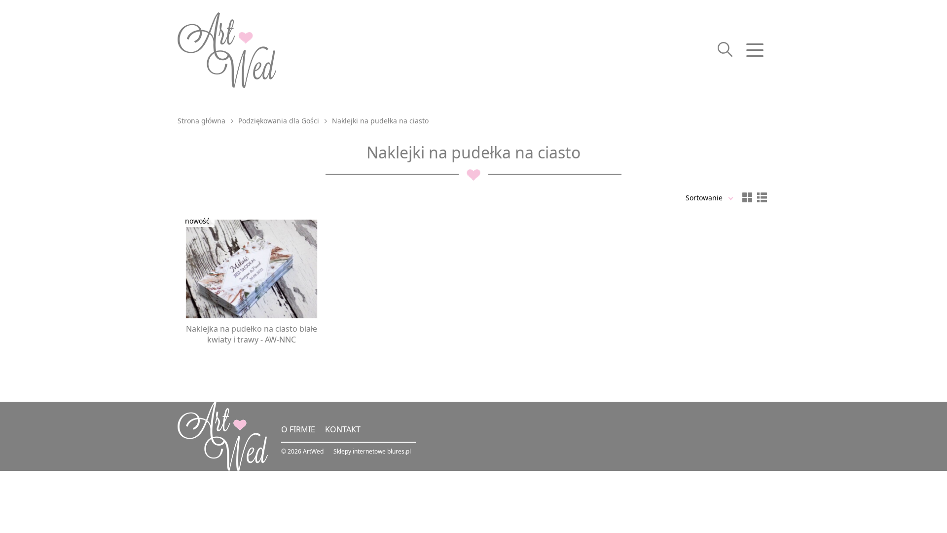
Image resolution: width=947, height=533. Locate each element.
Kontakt (343, 429)
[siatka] (747, 197)
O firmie (298, 429)
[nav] (754, 50)
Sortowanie (704, 197)
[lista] (762, 197)
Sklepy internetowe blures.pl (372, 451)
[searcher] (725, 50)
